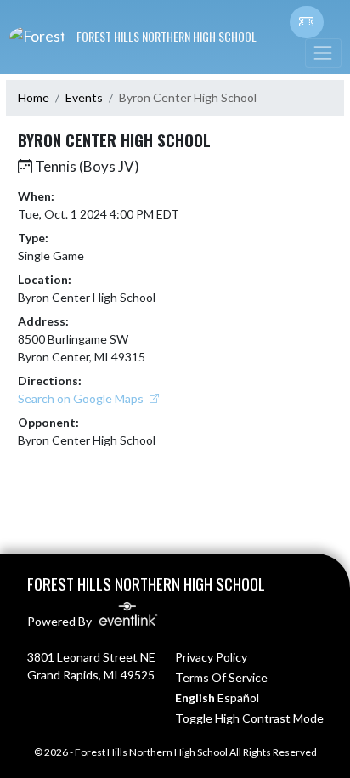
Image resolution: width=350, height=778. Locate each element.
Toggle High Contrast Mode (249, 718)
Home (33, 97)
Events (84, 97)
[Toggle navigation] (323, 53)
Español (238, 697)
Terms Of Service (221, 677)
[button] (307, 22)
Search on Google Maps (82, 398)
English (195, 697)
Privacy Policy (211, 657)
